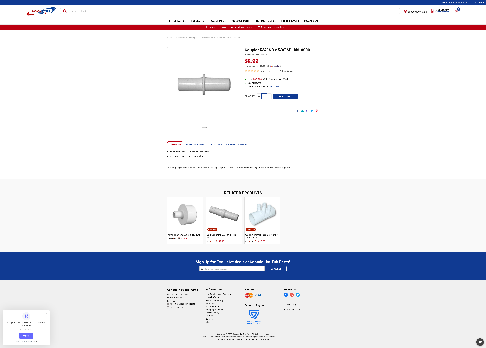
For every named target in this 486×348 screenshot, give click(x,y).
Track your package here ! (274, 27)
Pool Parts (198, 21)
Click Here (274, 87)
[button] (282, 66)
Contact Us (211, 315)
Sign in (473, 2)
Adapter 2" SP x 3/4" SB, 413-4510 (184, 235)
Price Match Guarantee (237, 144)
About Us (210, 303)
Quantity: (250, 96)
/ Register (480, 2)
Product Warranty (214, 300)
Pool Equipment (240, 21)
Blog (208, 322)
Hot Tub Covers (290, 21)
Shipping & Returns (215, 309)
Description (175, 144)
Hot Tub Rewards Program (218, 294)
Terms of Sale (212, 306)
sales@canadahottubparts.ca (454, 2)
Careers (210, 319)
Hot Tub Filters (265, 21)
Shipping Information (195, 144)
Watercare (217, 21)
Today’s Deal (311, 21)
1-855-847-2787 (177, 307)
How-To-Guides (213, 297)
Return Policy (216, 144)
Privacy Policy (212, 312)
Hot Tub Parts (176, 21)
